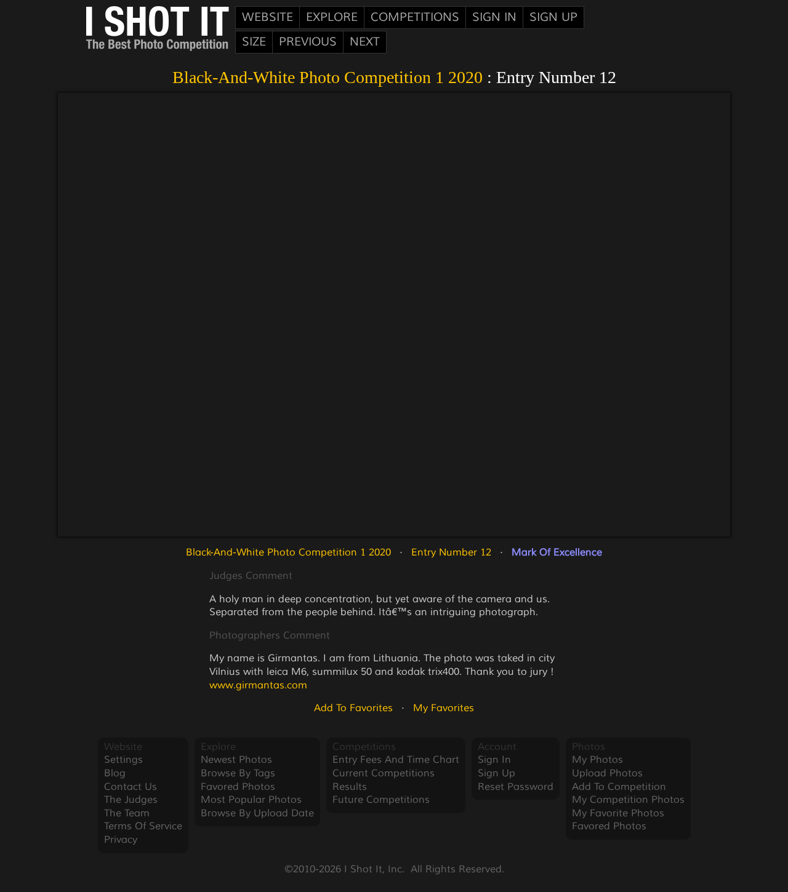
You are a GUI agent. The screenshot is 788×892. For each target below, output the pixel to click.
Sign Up (553, 17)
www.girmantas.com (258, 685)
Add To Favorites (353, 708)
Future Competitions (381, 800)
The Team (127, 813)
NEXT (365, 41)
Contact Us (130, 787)
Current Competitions (383, 773)
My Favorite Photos (618, 813)
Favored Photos (238, 787)
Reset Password (515, 787)
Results (349, 787)
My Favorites (443, 708)
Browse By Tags (238, 773)
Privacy (120, 840)
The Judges (131, 800)
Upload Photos (607, 773)
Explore (332, 17)
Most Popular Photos (251, 800)
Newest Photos (236, 760)
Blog (115, 773)
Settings (123, 760)
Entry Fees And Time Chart (395, 760)
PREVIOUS (308, 41)
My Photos (597, 760)
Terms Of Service (143, 826)
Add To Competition (619, 787)
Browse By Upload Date (257, 813)
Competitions (415, 17)
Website (267, 17)
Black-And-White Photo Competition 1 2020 (327, 77)
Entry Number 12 (451, 552)
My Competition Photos (628, 800)
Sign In (494, 17)
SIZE (254, 41)
